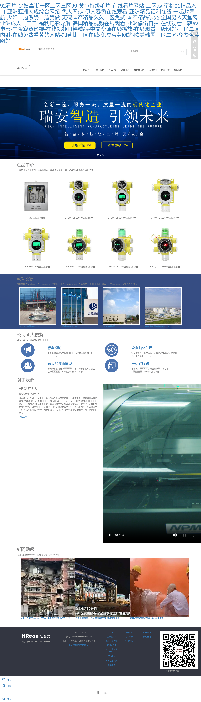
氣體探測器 (111, 637)
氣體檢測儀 (111, 645)
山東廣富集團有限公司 (29, 326)
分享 (9, 679)
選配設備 (111, 665)
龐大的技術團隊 (60, 364)
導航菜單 (22, 67)
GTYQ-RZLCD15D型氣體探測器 (165, 266)
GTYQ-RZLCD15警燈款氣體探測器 (79, 266)
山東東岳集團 (109, 326)
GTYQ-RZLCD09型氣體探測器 (36, 266)
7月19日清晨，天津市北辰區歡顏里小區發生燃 (45, 618)
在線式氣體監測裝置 (36, 218)
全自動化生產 (142, 348)
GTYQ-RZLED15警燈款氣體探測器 (122, 266)
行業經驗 (55, 348)
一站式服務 (140, 364)
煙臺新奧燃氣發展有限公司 (157, 326)
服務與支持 (139, 70)
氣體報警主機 (111, 641)
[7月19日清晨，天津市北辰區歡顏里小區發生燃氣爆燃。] (50, 587)
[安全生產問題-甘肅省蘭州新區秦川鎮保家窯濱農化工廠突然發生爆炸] (104, 587)
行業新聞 (129, 641)
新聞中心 (125, 70)
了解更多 (23, 417)
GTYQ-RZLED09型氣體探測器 (165, 218)
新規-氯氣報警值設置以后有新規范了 (147, 618)
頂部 (9, 699)
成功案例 (153, 70)
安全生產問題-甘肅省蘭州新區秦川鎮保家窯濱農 (97, 618)
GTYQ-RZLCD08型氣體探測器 (122, 218)
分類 (104, 693)
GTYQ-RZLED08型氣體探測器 (79, 218)
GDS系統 (112, 656)
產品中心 (113, 70)
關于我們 (100, 70)
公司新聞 (129, 637)
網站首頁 (87, 70)
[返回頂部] (194, 56)
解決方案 (165, 70)
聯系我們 (178, 70)
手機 (9, 686)
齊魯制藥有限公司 (69, 326)
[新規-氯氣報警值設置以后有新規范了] (159, 587)
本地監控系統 (111, 660)
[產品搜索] (182, 52)
